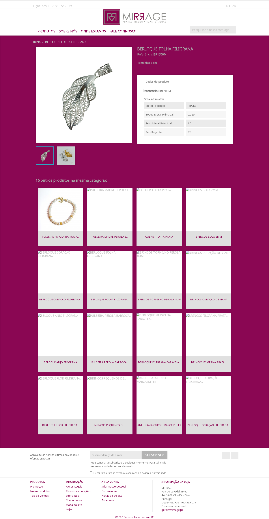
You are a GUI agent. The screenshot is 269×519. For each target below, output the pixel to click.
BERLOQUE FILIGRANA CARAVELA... (159, 362)
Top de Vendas (39, 495)
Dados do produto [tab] (157, 81)
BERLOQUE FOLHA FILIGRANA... (110, 299)
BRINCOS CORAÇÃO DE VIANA (208, 299)
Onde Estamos (93, 31)
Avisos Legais (74, 486)
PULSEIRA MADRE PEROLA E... (110, 236)
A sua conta (110, 481)
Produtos (46, 31)
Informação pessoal (114, 486)
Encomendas (109, 491)
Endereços (108, 500)
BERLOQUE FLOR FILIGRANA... (60, 425)
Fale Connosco (123, 31)
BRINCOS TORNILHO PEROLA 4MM (159, 299)
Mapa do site (74, 505)
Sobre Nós (68, 31)
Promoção (36, 486)
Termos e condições (78, 491)
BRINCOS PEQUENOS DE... (110, 425)
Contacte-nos (74, 500)
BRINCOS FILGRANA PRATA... (208, 362)
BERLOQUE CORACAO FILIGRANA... (60, 299)
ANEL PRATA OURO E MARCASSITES (159, 425)
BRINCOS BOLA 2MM (209, 236)
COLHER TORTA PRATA (159, 236)
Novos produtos (40, 491)
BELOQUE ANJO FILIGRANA (60, 362)
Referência (150, 91)
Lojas (69, 509)
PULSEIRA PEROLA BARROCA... (60, 236)
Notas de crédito (112, 495)
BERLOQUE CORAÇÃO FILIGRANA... (208, 425)
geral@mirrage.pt (172, 509)
